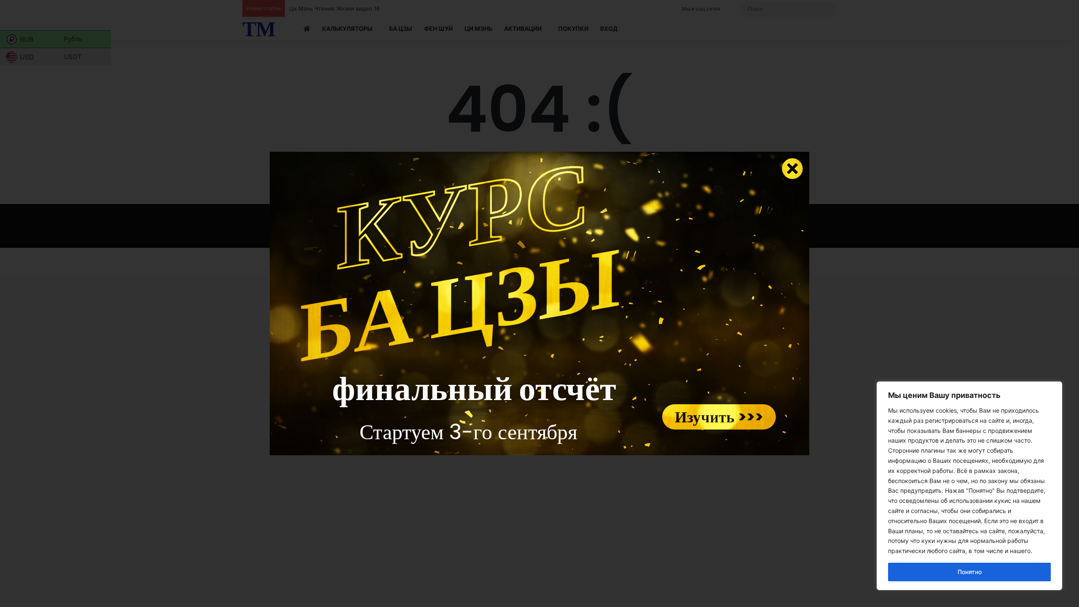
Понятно (970, 571)
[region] (969, 485)
